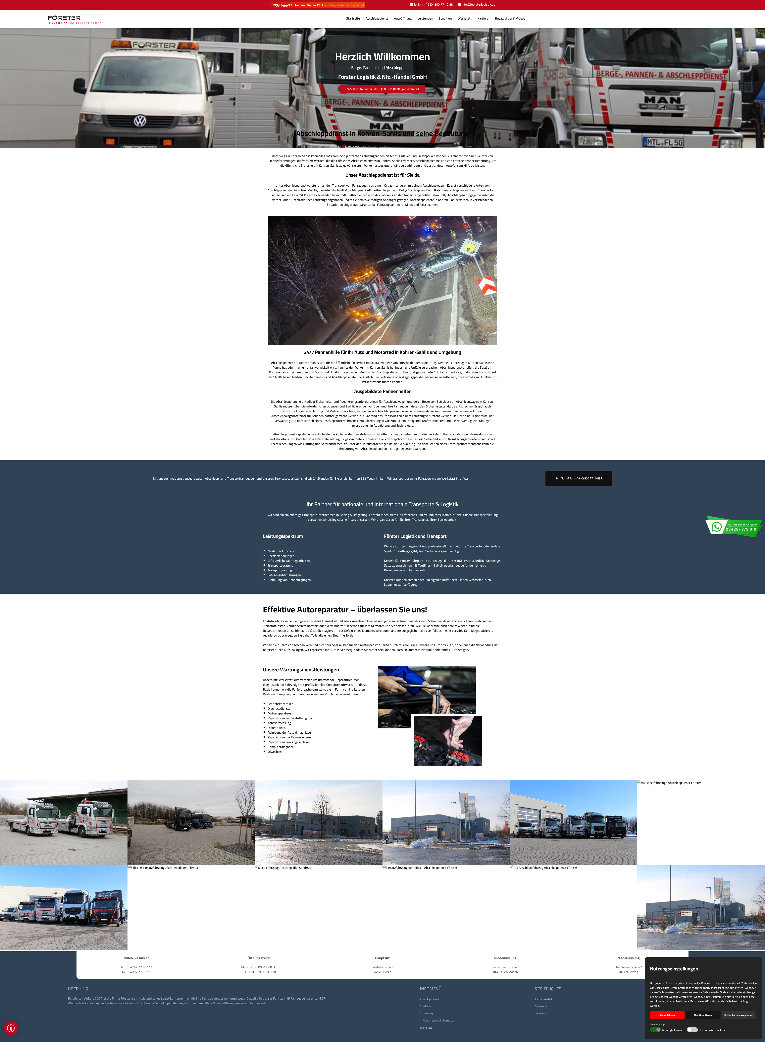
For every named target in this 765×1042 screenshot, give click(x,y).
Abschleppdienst (377, 18)
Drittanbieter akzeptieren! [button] (738, 1015)
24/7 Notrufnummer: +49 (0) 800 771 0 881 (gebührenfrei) (382, 89)
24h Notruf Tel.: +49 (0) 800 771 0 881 (578, 478)
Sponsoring (426, 1013)
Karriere (483, 18)
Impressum (541, 1013)
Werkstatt (465, 18)
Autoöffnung (403, 18)
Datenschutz (542, 1006)
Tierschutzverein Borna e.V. (439, 1020)
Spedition (445, 18)
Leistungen (425, 18)
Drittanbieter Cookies (712, 1030)
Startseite (353, 18)
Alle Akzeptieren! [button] (703, 1015)
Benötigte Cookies (672, 1030)
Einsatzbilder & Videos (509, 18)
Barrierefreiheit (544, 999)
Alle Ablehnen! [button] (667, 1015)
